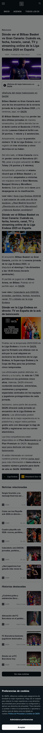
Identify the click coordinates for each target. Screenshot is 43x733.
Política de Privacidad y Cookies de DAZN (24, 713)
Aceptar (21, 727)
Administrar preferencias (21, 719)
